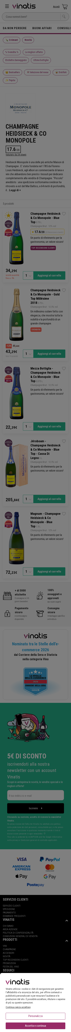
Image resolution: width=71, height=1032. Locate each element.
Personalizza (35, 1016)
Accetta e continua (35, 1025)
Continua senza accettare (18, 1007)
